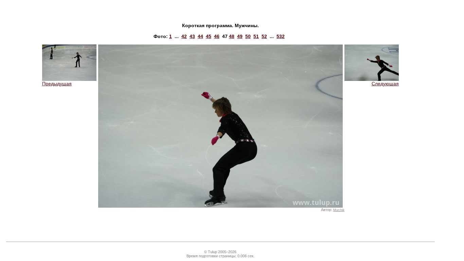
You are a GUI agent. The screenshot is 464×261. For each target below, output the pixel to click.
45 (208, 36)
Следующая (385, 83)
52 (264, 36)
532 (280, 36)
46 (216, 36)
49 (240, 36)
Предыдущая (57, 83)
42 (184, 36)
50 (248, 36)
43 (192, 36)
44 (200, 36)
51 (256, 36)
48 (231, 36)
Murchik (338, 210)
